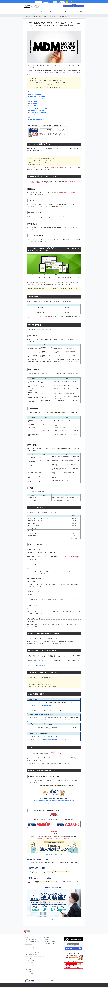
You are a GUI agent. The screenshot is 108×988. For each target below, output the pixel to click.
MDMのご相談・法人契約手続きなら (37, 119)
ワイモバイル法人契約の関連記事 (32, 964)
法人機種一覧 (66, 11)
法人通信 (59, 984)
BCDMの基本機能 (33, 103)
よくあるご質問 (78, 11)
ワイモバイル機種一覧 (30, 962)
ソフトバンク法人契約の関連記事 (32, 952)
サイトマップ (47, 950)
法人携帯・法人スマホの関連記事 (32, 941)
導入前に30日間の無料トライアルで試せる (38, 108)
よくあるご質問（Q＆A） (31, 973)
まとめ (30, 117)
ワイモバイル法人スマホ (30, 960)
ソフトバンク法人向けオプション (32, 954)
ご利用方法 (41, 11)
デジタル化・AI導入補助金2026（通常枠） (40, 665)
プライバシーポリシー (49, 943)
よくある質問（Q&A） (34, 114)
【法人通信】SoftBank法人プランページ (54, 804)
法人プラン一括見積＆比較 (31, 939)
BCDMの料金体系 (33, 101)
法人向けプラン (53, 11)
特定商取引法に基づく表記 (50, 941)
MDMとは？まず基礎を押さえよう (36, 94)
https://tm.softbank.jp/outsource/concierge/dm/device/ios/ (54, 739)
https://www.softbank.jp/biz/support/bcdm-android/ (44, 707)
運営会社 (47, 939)
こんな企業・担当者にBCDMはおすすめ (37, 112)
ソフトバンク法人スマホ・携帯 (32, 948)
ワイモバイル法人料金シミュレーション (34, 965)
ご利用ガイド (28, 971)
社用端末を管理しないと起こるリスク (37, 96)
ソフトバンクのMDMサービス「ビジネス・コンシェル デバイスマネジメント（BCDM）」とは (49, 98)
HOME (29, 11)
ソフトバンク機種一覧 (30, 950)
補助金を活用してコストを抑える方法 (37, 110)
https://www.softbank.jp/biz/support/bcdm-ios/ (41, 705)
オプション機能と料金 (33, 105)
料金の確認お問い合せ (74, 6)
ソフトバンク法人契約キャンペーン (33, 947)
